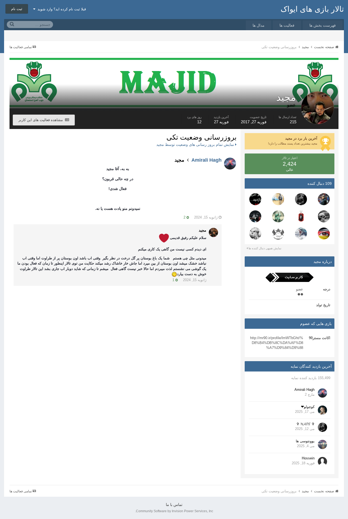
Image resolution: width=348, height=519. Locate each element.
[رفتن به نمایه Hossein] (322, 461)
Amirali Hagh (206, 160)
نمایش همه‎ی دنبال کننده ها (264, 248)
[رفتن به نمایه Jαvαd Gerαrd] (324, 199)
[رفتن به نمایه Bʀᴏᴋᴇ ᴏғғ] (255, 233)
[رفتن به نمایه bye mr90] (255, 199)
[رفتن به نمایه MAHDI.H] (324, 233)
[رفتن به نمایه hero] (301, 233)
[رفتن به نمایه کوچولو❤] (322, 410)
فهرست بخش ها (322, 25)
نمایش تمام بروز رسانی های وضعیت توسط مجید (195, 144)
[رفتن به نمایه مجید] (213, 232)
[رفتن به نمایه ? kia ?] (324, 216)
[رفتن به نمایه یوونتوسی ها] (322, 444)
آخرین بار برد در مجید (301, 138)
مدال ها (259, 25)
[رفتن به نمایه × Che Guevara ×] (301, 216)
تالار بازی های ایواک (312, 9)
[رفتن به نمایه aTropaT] (278, 199)
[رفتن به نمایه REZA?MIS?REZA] (255, 216)
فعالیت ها (286, 25)
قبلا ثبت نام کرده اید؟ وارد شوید (60, 9)
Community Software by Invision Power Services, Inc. (174, 511)
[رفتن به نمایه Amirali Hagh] (322, 393)
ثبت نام (16, 9)
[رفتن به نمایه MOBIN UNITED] (278, 216)
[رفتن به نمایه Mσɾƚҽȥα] (278, 233)
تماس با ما (174, 504)
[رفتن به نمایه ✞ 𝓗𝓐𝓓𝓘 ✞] (301, 199)
